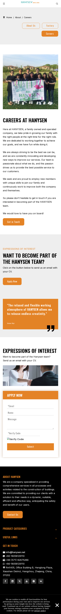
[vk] (40, 581)
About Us (31, 25)
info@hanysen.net (15, 552)
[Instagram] (33, 581)
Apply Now (12, 281)
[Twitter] (19, 581)
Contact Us (12, 514)
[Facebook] (5, 581)
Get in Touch (13, 222)
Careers (50, 33)
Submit (30, 446)
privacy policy (40, 611)
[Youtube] (26, 581)
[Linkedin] (12, 581)
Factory (50, 25)
